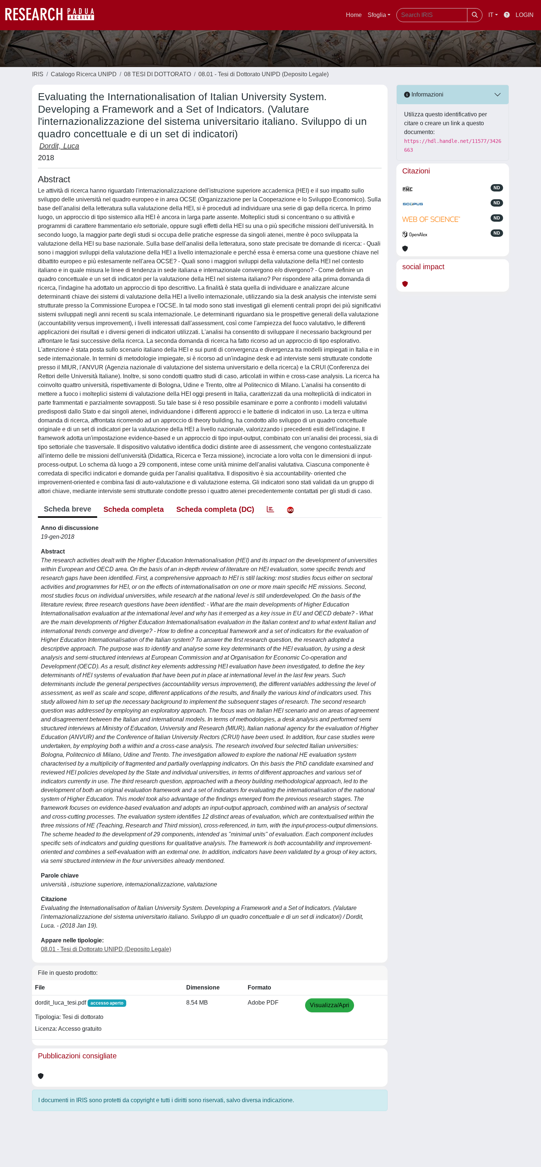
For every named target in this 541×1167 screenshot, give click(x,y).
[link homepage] (53, 15)
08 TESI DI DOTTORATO (157, 74)
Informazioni (426, 94)
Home (354, 15)
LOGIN (525, 15)
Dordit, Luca (59, 146)
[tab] (270, 509)
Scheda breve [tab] (67, 509)
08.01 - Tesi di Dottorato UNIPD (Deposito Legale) (263, 74)
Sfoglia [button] (377, 15)
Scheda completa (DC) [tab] (215, 509)
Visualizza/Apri (329, 1005)
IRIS (37, 74)
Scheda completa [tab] (133, 509)
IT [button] (491, 15)
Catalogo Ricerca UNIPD (84, 74)
